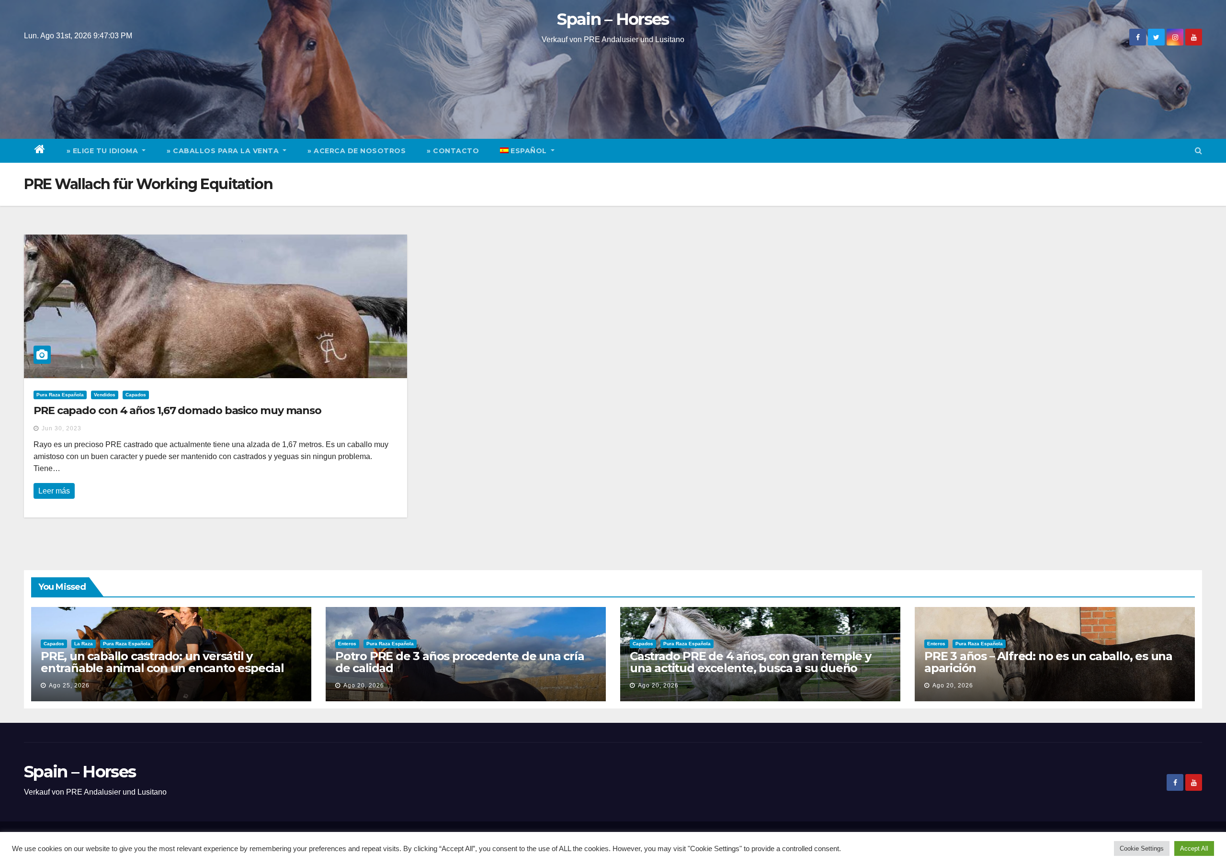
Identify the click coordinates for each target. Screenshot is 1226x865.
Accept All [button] (1194, 848)
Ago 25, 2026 (69, 685)
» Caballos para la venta (224, 150)
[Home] (40, 151)
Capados (135, 394)
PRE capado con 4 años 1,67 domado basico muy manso (177, 410)
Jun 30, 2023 (61, 428)
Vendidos (104, 394)
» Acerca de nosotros (356, 150)
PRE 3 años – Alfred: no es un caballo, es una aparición (1048, 662)
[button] (1198, 150)
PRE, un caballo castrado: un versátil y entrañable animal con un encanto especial (162, 662)
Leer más (54, 491)
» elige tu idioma (103, 150)
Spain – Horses (613, 19)
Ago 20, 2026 (363, 685)
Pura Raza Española (60, 394)
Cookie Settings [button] (1142, 848)
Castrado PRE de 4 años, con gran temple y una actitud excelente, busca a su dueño (750, 662)
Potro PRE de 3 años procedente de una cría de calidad (459, 662)
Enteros (347, 643)
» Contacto (453, 150)
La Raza (83, 643)
